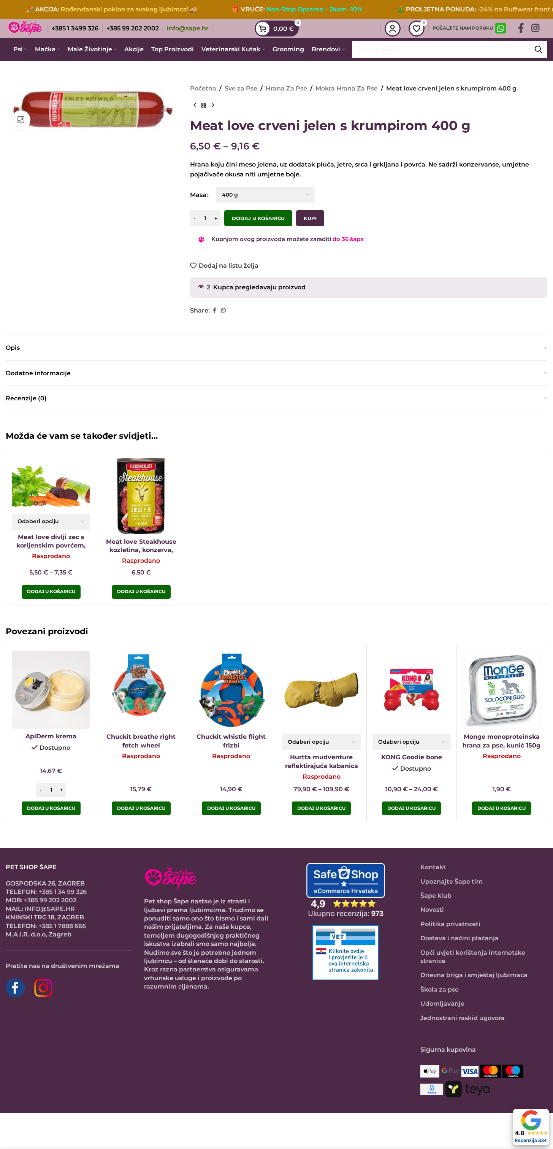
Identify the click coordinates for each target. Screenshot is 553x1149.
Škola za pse (439, 989)
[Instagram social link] (535, 28)
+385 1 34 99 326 (62, 891)
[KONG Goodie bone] (411, 690)
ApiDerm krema (50, 736)
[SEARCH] (538, 49)
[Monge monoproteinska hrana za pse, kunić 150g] (502, 690)
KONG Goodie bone (411, 757)
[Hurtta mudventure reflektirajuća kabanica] (321, 690)
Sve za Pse (241, 88)
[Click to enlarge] (20, 119)
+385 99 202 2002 (50, 900)
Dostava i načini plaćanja (459, 938)
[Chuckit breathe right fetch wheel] (141, 690)
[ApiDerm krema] (51, 690)
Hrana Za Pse (286, 88)
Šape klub (436, 895)
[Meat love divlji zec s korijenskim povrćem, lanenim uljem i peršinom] (51, 482)
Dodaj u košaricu (258, 218)
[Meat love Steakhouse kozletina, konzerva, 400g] (141, 495)
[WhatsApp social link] (223, 310)
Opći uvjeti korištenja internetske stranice (472, 957)
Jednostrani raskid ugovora (462, 1018)
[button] (51, 808)
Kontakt (433, 867)
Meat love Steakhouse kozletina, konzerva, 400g (141, 550)
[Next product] (212, 105)
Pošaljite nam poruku (463, 28)
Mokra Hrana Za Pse (346, 88)
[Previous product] (194, 105)
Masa (198, 194)
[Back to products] (203, 105)
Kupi (310, 218)
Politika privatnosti (450, 924)
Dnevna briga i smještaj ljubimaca (474, 975)
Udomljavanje (442, 1003)
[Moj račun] (392, 28)
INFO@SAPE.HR (50, 909)
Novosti (432, 909)
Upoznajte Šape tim (451, 881)
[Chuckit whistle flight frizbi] (231, 690)
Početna (203, 88)
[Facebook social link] (521, 28)
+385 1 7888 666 (62, 926)
